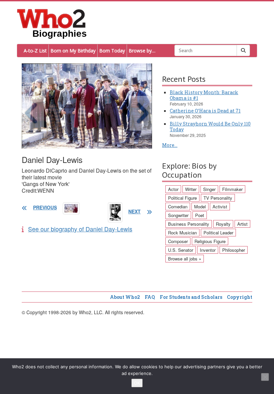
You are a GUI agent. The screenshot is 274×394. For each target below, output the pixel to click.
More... (169, 145)
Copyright (239, 297)
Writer (190, 189)
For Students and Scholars (191, 297)
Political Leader (218, 232)
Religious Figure (210, 241)
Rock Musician (182, 232)
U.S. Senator (180, 250)
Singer (209, 189)
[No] (265, 377)
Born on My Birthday (73, 50)
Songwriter (178, 215)
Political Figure (182, 198)
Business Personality (188, 224)
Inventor (208, 250)
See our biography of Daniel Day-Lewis (80, 228)
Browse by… (142, 50)
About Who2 (125, 297)
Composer (178, 241)
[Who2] (51, 18)
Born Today (112, 50)
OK (137, 383)
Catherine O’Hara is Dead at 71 (205, 111)
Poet (199, 215)
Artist (242, 224)
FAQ (150, 297)
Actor (173, 189)
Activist (220, 206)
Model (200, 206)
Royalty (223, 224)
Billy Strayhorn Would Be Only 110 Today (210, 127)
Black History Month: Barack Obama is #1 (204, 95)
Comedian (177, 206)
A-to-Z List (35, 50)
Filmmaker (232, 189)
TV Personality (217, 198)
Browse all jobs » (184, 258)
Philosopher (233, 250)
